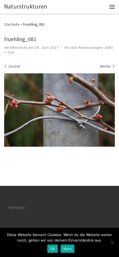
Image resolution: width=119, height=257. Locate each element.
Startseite (12, 24)
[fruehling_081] (59, 110)
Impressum (17, 207)
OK (52, 249)
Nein (67, 249)
